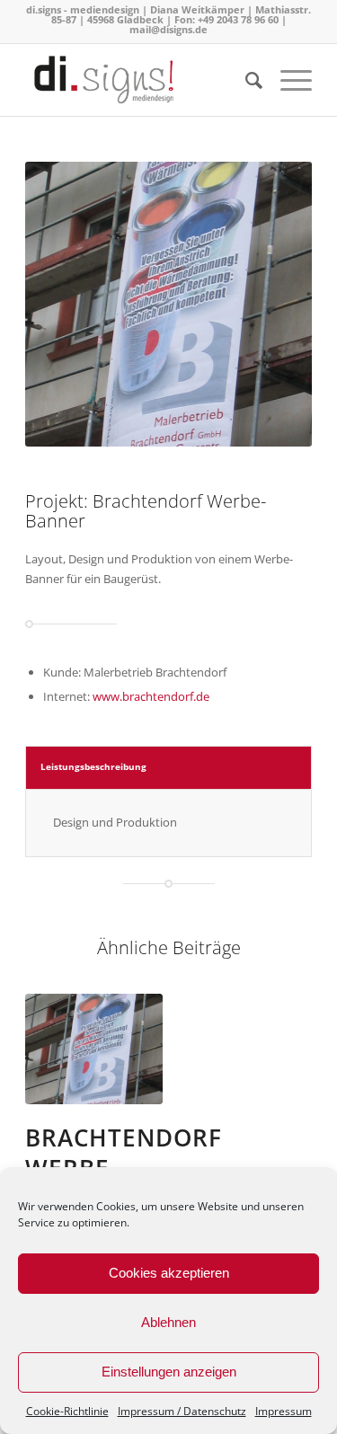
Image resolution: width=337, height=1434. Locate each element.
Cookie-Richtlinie (67, 1411)
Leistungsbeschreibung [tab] (93, 766)
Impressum (283, 1411)
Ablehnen (168, 1322)
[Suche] (244, 80)
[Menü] (287, 80)
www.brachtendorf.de (151, 696)
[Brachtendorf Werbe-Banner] (94, 1049)
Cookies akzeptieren (169, 1272)
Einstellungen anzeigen (169, 1371)
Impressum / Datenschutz (182, 1411)
